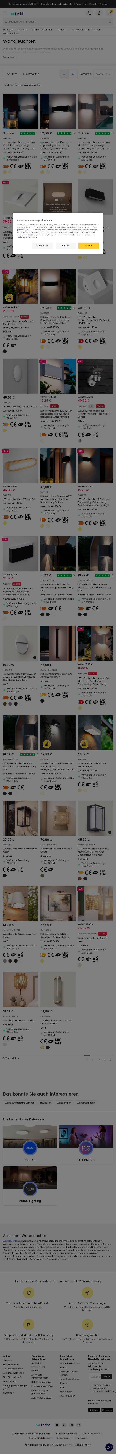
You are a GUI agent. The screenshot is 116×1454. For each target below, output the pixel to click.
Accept (88, 245)
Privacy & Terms (26, 237)
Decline (65, 245)
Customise (42, 245)
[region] (58, 233)
